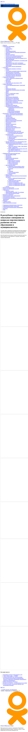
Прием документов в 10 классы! (10, 681)
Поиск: (2, 42)
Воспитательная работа (11, 121)
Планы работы (9, 48)
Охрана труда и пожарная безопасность (14, 55)
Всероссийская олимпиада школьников (14, 100)
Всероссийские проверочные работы (14, 102)
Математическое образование (12, 98)
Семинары (10, 171)
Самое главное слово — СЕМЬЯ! (10, 675)
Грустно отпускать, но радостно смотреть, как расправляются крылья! (13, 685)
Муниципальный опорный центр (13, 127)
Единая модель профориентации (15, 135)
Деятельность (6, 189)
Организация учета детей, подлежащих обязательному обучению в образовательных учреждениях (16, 64)
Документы (5, 67)
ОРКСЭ (7, 95)
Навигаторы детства (10, 128)
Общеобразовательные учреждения (11, 206)
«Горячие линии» (7, 201)
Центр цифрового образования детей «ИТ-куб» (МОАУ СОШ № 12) (17, 149)
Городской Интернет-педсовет (12, 193)
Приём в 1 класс (9, 104)
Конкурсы (8, 80)
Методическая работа (10, 165)
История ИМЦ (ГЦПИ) (11, 154)
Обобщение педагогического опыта (16, 166)
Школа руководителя (13, 162)
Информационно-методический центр (11, 153)
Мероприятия (11, 109)
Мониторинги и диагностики (12, 99)
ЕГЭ (7, 86)
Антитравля (8, 122)
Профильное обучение (11, 88)
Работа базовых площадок (14, 161)
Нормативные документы (14, 112)
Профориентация (9, 134)
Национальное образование (12, 97)
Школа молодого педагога (14, 160)
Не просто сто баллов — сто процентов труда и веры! (15, 682)
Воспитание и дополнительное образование (13, 113)
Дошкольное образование (8, 77)
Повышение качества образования (13, 75)
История (8, 50)
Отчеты (7, 69)
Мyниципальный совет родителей (13, 131)
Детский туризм (9, 125)
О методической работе (13, 172)
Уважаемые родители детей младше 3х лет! (12, 674)
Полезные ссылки (10, 191)
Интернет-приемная (10, 54)
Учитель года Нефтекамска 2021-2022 (16, 184)
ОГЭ (7, 87)
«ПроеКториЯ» (11, 138)
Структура (8, 47)
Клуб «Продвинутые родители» (15, 133)
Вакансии (5, 200)
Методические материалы (14, 111)
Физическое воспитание (11, 119)
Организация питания (11, 51)
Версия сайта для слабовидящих (11, 5)
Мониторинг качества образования (13, 66)
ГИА (4, 209)
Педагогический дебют (13, 181)
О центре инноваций (13, 164)
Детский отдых (9, 117)
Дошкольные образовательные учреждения (12, 205)
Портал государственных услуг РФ (11, 188)
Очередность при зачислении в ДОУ (14, 82)
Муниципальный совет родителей (16, 132)
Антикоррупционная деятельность (13, 74)
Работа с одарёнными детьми (12, 93)
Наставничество (12, 173)
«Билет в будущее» (12, 137)
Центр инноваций (10, 159)
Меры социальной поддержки (9, 202)
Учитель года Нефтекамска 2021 (15, 182)
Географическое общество (11, 105)
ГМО (9, 169)
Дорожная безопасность (11, 126)
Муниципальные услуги (8, 187)
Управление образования (8, 46)
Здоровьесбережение (10, 118)
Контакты (8, 53)
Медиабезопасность (10, 129)
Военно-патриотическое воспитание (14, 120)
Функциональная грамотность (12, 106)
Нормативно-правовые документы (13, 68)
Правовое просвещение (11, 124)
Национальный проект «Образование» (11, 195)
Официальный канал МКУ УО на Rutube (15, 192)
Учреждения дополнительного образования (13, 207)
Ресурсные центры (10, 94)
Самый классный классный (14, 180)
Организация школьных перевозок (13, 57)
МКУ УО (3, 1)
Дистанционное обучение (9, 197)
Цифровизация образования (12, 158)
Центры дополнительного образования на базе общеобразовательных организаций (16, 142)
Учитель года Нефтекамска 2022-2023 (16, 185)
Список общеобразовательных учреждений (15, 85)
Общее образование (7, 84)
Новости (5, 45)
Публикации (8, 157)
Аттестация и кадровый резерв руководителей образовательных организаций (16, 72)
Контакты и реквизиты (8, 194)
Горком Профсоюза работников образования (15, 52)
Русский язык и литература (12, 101)
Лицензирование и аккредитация (13, 73)
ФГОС (7, 92)
